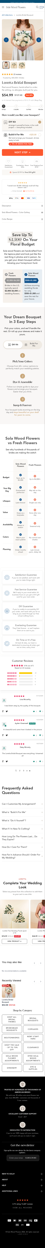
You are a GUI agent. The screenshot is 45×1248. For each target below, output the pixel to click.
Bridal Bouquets (33, 1019)
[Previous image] (6, 39)
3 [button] (23, 770)
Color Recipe (7, 219)
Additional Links (10, 1191)
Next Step (21, 152)
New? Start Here (33, 1037)
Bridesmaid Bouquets (12, 1029)
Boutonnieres (12, 1037)
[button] (7, 74)
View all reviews (22, 1208)
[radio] (22, 124)
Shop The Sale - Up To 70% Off (12, 1047)
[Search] (37, 7)
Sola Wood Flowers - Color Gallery (16, 212)
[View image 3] (21, 65)
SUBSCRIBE (31, 1158)
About (5, 1179)
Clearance (33, 1047)
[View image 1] (6, 65)
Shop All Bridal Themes (12, 1019)
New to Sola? (8, 1174)
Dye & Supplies (33, 1068)
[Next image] (38, 39)
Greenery (12, 1068)
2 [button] (19, 770)
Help (4, 1185)
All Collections (7, 15)
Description (6, 205)
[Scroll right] (40, 963)
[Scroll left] (34, 963)
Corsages (33, 1029)
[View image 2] (14, 65)
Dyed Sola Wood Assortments (33, 1058)
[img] (19, 696)
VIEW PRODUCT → (14, 941)
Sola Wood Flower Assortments (12, 1058)
